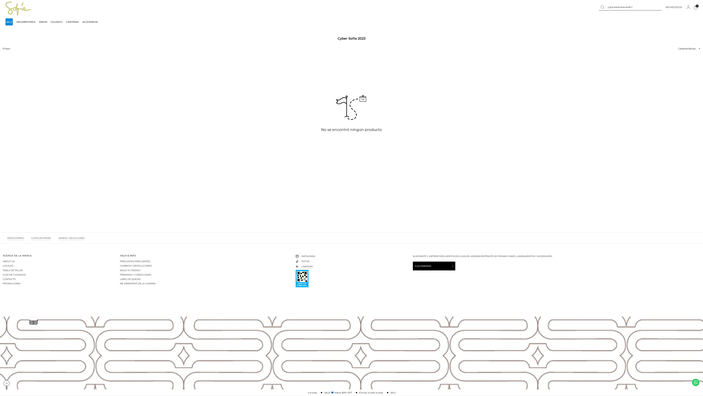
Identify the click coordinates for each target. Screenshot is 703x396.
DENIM (43, 22)
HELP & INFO (128, 255)
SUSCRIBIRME (423, 266)
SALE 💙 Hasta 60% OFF (334, 393)
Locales (8, 265)
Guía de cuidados (14, 274)
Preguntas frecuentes (135, 261)
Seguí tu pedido (130, 270)
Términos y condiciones (135, 274)
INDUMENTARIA (25, 22)
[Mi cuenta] (688, 7)
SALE (9, 22)
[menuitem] (10, 22)
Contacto (9, 279)
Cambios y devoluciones (136, 265)
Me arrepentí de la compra (138, 283)
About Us (9, 261)
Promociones (12, 283)
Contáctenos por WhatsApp (695, 382)
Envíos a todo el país (367, 393)
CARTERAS (72, 22)
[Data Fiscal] (302, 280)
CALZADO (56, 22)
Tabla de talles (13, 270)
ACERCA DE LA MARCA (17, 255)
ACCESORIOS (90, 22)
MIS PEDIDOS (673, 7)
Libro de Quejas (130, 279)
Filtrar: (7, 48)
